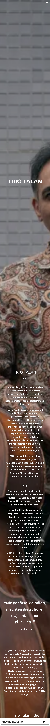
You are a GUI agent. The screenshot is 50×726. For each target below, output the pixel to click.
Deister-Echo (26, 629)
